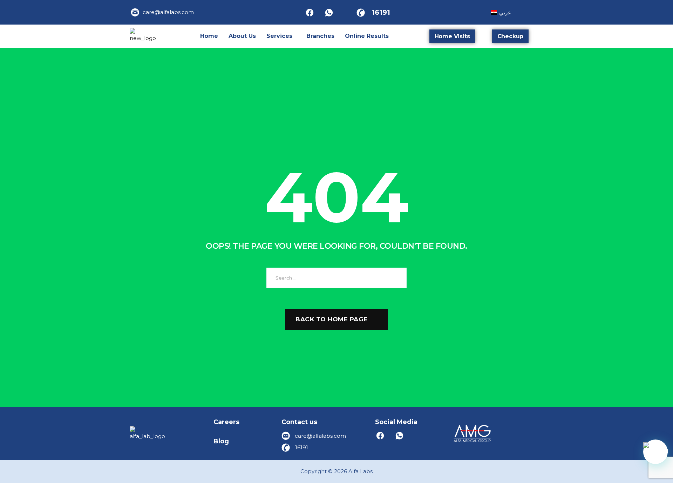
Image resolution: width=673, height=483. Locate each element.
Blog (221, 441)
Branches (320, 36)
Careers (226, 422)
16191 (381, 12)
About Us (242, 36)
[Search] (396, 278)
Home (209, 36)
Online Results (367, 36)
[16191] (360, 12)
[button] (281, 36)
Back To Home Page (331, 319)
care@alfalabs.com (168, 12)
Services (279, 36)
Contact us (299, 422)
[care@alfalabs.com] (135, 12)
